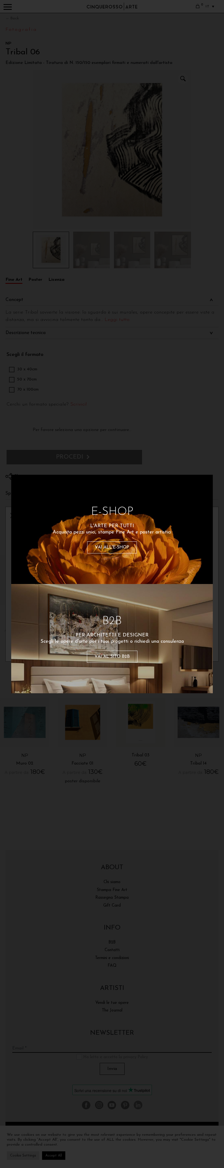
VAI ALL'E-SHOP (112, 547)
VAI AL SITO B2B (112, 656)
